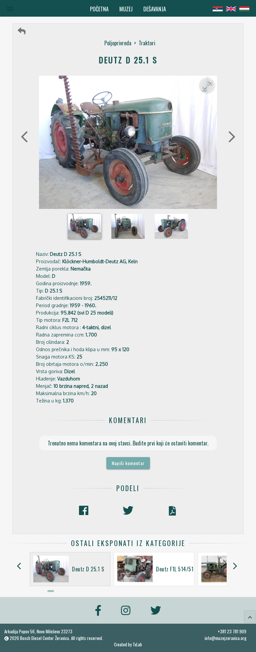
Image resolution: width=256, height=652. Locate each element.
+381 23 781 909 (232, 631)
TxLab (137, 644)
